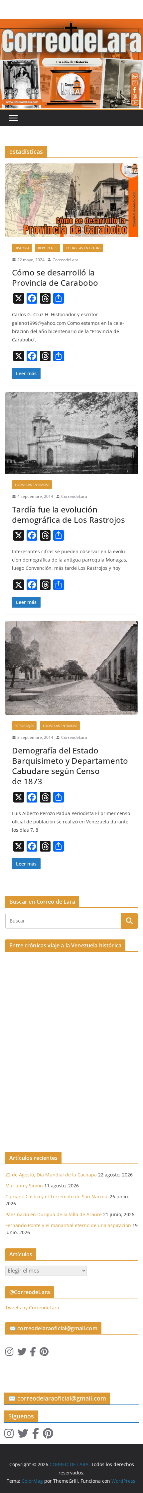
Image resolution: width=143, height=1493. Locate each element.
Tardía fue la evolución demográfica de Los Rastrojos (68, 514)
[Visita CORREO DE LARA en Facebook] (33, 1353)
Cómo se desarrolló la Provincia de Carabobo (55, 277)
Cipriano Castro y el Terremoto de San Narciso (56, 1196)
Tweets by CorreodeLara (32, 1307)
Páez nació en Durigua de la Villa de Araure (53, 1214)
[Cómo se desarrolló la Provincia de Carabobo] (71, 200)
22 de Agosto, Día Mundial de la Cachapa (51, 1174)
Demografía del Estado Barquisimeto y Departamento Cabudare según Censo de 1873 (70, 766)
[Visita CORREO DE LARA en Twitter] (22, 1353)
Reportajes (47, 248)
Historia (22, 248)
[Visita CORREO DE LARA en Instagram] (9, 1353)
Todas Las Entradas (83, 248)
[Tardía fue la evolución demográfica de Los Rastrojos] (71, 433)
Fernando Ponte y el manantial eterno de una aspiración (68, 1225)
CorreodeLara (65, 260)
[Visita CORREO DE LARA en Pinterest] (44, 1353)
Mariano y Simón (24, 1185)
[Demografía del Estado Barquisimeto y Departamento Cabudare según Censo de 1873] (71, 668)
